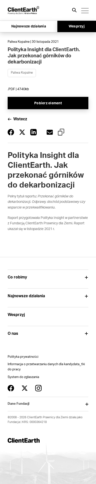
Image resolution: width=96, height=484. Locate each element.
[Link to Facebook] (11, 388)
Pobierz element (48, 103)
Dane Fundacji (18, 403)
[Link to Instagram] (38, 388)
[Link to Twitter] (24, 388)
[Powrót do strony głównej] (23, 10)
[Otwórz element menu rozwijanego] (86, 277)
